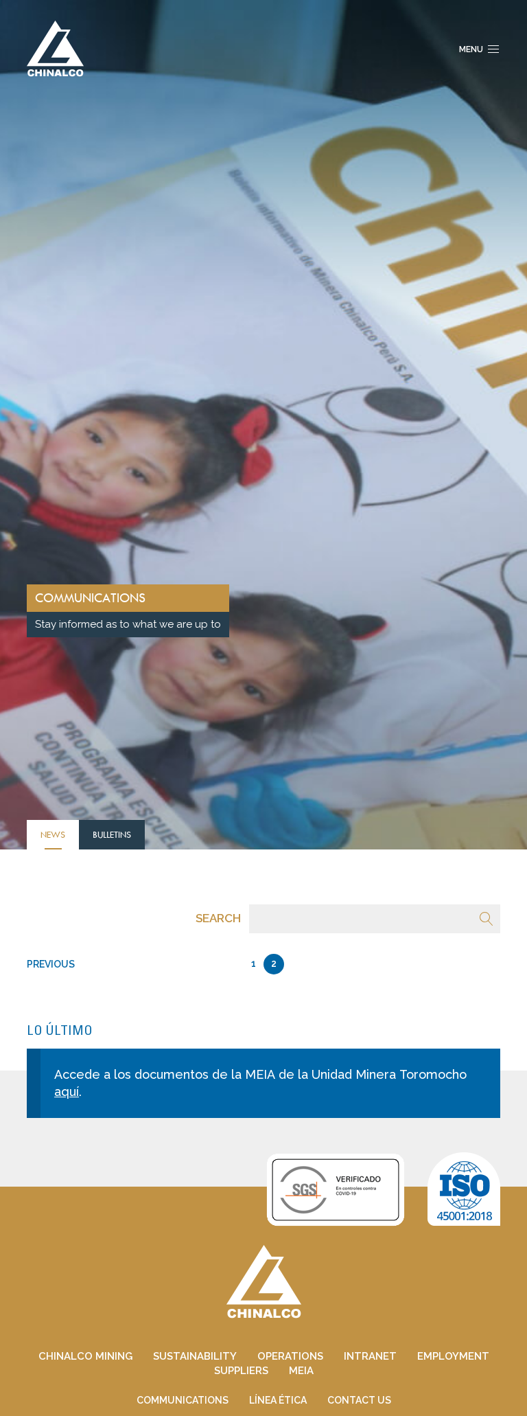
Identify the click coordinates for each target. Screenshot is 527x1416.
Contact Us (359, 1400)
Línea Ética (278, 1400)
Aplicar (486, 918)
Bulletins (112, 834)
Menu (471, 49)
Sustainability (195, 1356)
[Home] (55, 47)
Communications (183, 1400)
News (52, 834)
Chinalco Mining (85, 1356)
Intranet (370, 1356)
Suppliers (241, 1370)
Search (218, 918)
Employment (453, 1356)
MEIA (301, 1370)
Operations (290, 1356)
